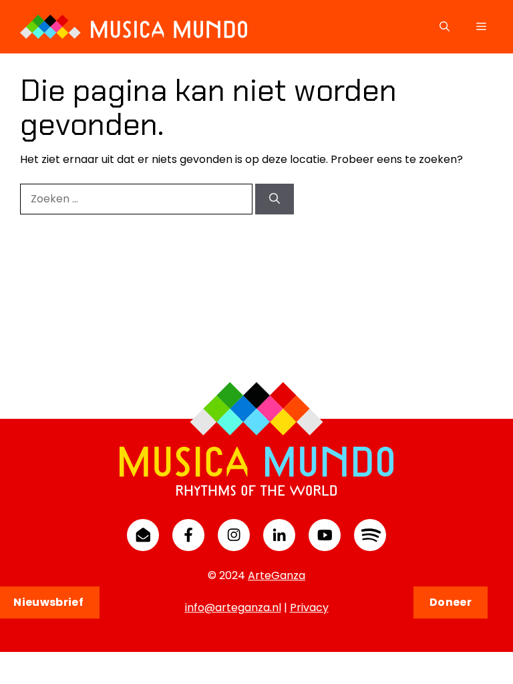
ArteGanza (276, 575)
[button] (444, 26)
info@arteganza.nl (233, 607)
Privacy (309, 607)
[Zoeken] (274, 199)
